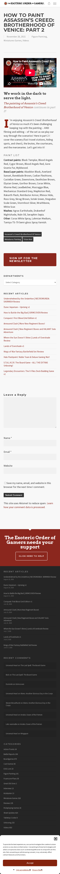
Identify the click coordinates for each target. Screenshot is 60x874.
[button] (55, 838)
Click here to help (31, 556)
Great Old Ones (9, 783)
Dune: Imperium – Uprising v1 (17, 307)
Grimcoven (20, 684)
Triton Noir (27, 239)
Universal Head (11, 665)
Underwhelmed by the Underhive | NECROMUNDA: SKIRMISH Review (30, 577)
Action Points (9, 749)
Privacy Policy (37, 870)
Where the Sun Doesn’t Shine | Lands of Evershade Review (26, 628)
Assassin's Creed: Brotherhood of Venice (23, 234)
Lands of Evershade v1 (14, 346)
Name (8, 438)
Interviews (7, 788)
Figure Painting (39, 36)
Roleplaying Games (11, 808)
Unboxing (7, 823)
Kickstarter (8, 793)
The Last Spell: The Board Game (33, 665)
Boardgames (9, 759)
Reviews (7, 803)
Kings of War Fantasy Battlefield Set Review (24, 351)
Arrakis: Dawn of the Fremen (31, 715)
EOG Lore (7, 769)
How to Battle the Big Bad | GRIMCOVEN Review (26, 312)
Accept (30, 863)
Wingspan (24, 733)
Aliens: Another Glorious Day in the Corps (37, 693)
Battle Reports (9, 754)
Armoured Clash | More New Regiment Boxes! (24, 323)
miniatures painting (13, 239)
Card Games (8, 764)
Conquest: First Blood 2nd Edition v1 (20, 318)
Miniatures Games (13, 40)
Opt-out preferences (23, 870)
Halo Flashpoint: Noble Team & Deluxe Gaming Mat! (27, 357)
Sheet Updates (9, 813)
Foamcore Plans (10, 779)
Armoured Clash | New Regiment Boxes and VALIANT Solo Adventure (26, 619)
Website (8, 465)
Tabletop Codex (10, 818)
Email (8, 451)
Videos (26, 40)
